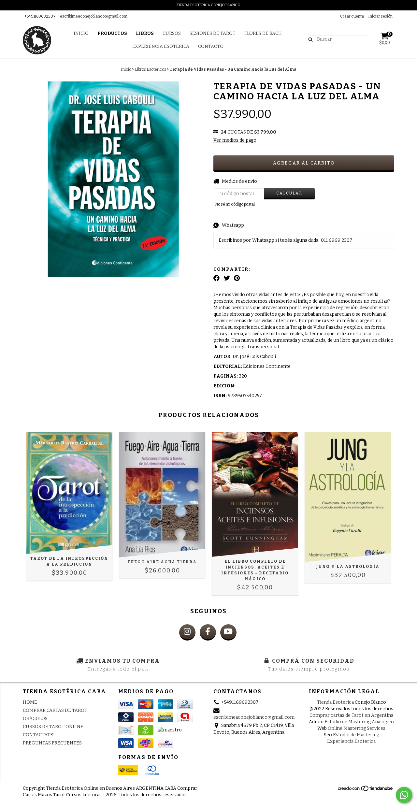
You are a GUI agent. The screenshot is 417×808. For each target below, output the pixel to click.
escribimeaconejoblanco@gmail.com (93, 16)
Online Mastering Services (356, 728)
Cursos (172, 33)
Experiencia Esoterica (351, 741)
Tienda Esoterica (335, 702)
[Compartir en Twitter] (227, 278)
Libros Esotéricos (150, 69)
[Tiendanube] (365, 790)
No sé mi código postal (235, 204)
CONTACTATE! (39, 735)
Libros (145, 33)
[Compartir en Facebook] (216, 278)
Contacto (210, 46)
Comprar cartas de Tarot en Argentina (351, 715)
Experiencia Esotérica (160, 46)
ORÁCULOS (35, 718)
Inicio (81, 33)
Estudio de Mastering (356, 735)
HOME (30, 702)
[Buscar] (309, 39)
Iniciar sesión (380, 16)
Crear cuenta (352, 16)
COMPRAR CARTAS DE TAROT (55, 710)
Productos (112, 33)
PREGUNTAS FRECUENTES (52, 743)
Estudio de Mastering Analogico (359, 722)
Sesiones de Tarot (213, 33)
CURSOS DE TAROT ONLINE (53, 726)
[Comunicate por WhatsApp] (404, 795)
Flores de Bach (263, 33)
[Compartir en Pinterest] (237, 278)
